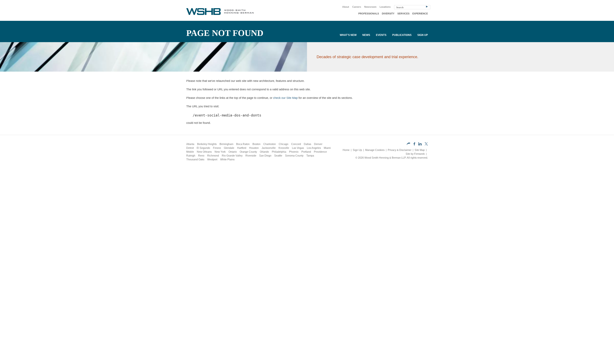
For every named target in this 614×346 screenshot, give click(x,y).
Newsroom (370, 7)
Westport (212, 159)
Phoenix (294, 151)
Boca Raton (243, 144)
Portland (306, 151)
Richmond (213, 155)
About (345, 7)
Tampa (310, 155)
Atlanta (190, 144)
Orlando (264, 151)
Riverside (250, 155)
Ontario (232, 151)
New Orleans (204, 151)
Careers (356, 7)
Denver (318, 144)
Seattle (278, 155)
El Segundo (203, 148)
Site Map (420, 150)
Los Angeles (314, 148)
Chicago (283, 144)
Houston (254, 148)
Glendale (229, 148)
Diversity (388, 13)
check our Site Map (285, 97)
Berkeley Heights (207, 144)
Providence (320, 151)
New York (220, 151)
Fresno (217, 148)
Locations (385, 7)
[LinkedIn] (420, 144)
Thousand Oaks (195, 159)
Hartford (241, 148)
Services (403, 13)
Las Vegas (298, 148)
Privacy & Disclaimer (399, 150)
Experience (420, 13)
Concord (296, 144)
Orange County (248, 151)
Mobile (190, 151)
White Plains (227, 159)
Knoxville (284, 148)
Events (381, 35)
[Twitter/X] (426, 144)
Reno (201, 155)
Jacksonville (269, 148)
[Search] (427, 6)
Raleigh (190, 155)
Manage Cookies (375, 150)
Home (346, 150)
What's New (348, 35)
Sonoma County (294, 155)
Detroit (190, 148)
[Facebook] (414, 144)
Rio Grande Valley (232, 155)
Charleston (269, 144)
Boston (256, 144)
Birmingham (226, 144)
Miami (327, 148)
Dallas (307, 144)
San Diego (265, 155)
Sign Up (422, 35)
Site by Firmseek (415, 153)
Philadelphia (279, 151)
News (366, 35)
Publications (402, 35)
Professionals (368, 13)
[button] (408, 144)
